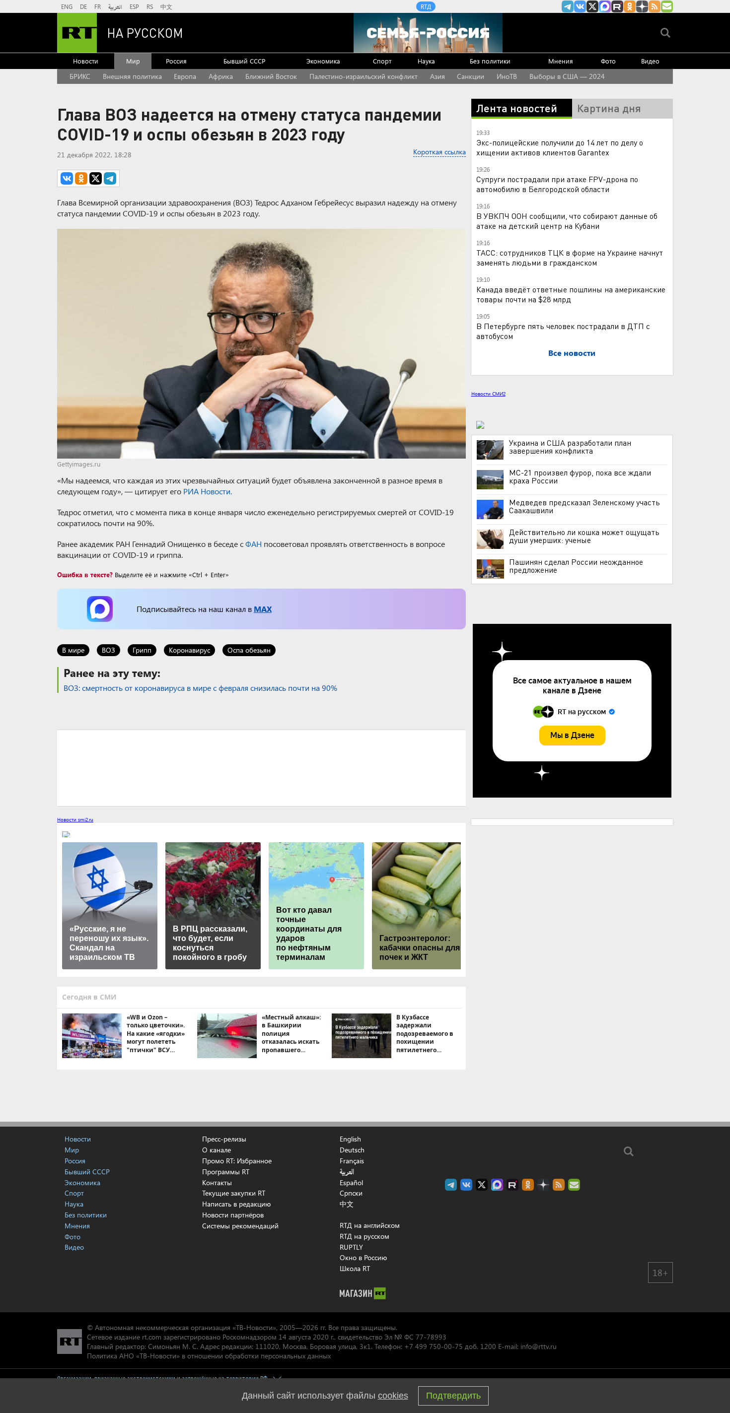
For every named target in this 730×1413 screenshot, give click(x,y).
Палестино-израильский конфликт (363, 76)
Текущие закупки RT (233, 1193)
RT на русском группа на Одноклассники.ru (630, 6)
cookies (393, 1396)
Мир (133, 61)
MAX (263, 609)
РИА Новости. (207, 491)
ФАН (253, 543)
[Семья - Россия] (428, 33)
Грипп (142, 650)
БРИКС (80, 76)
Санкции (470, 76)
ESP (134, 6)
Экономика (323, 61)
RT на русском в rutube (617, 6)
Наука (426, 61)
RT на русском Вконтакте (580, 6)
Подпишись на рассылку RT (667, 6)
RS (149, 6)
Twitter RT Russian (592, 6)
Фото (608, 61)
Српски (351, 1193)
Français (352, 1160)
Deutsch (352, 1149)
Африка (221, 76)
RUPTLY (351, 1247)
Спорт (382, 61)
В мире (73, 650)
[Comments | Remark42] (261, 767)
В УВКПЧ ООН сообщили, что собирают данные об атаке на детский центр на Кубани (566, 220)
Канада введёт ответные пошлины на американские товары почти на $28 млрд (570, 294)
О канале (216, 1149)
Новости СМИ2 (488, 393)
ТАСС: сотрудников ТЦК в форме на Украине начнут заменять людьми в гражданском (569, 257)
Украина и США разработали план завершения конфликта (570, 447)
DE (83, 6)
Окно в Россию (363, 1257)
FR (97, 6)
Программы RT (225, 1171)
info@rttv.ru (538, 1346)
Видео (650, 61)
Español (351, 1182)
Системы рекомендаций (240, 1225)
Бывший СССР (244, 61)
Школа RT (355, 1268)
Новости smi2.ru (75, 819)
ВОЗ (108, 650)
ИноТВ (507, 76)
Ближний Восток (271, 76)
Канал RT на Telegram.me (568, 6)
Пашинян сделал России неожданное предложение (576, 566)
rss (654, 6)
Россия (176, 61)
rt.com (151, 1337)
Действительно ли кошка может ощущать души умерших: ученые (584, 536)
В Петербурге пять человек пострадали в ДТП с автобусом (563, 331)
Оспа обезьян (249, 650)
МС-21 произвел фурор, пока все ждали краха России (580, 476)
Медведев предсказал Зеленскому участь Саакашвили (584, 506)
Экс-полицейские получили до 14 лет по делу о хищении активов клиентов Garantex (559, 147)
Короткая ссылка (439, 151)
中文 (166, 6)
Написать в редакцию (236, 1204)
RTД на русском (364, 1236)
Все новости (571, 352)
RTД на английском (370, 1225)
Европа (185, 76)
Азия (437, 76)
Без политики (490, 61)
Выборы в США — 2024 (567, 76)
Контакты (217, 1182)
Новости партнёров (233, 1214)
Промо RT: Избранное (237, 1160)
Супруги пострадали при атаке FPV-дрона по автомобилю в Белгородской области (557, 184)
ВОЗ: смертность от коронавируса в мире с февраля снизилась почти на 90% (200, 687)
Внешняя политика (132, 76)
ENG (67, 6)
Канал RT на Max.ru (605, 6)
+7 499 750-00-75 (433, 1346)
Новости (85, 61)
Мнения (560, 61)
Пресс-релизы (224, 1139)
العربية (115, 6)
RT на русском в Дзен (642, 6)
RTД (426, 6)
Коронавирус (189, 650)
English (350, 1139)
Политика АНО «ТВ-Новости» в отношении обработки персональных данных (209, 1355)
